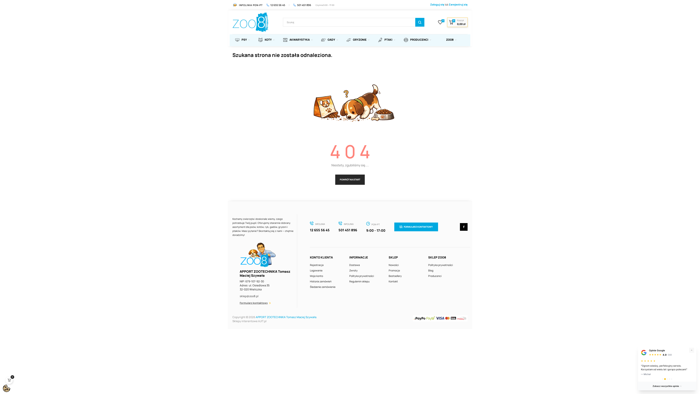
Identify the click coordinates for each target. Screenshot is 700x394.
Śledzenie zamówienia (322, 287)
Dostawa (354, 265)
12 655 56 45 (277, 5)
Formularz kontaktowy (254, 303)
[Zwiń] (691, 350)
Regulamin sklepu (359, 281)
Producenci (435, 276)
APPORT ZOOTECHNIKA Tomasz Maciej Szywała (286, 317)
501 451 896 (304, 5)
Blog (430, 270)
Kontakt (393, 281)
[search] (419, 22)
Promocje (394, 270)
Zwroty (353, 270)
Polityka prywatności (361, 276)
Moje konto (316, 276)
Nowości (394, 265)
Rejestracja (317, 265)
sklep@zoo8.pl (249, 296)
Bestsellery (395, 276)
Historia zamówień (320, 281)
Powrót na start (350, 179)
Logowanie (316, 270)
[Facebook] (463, 226)
